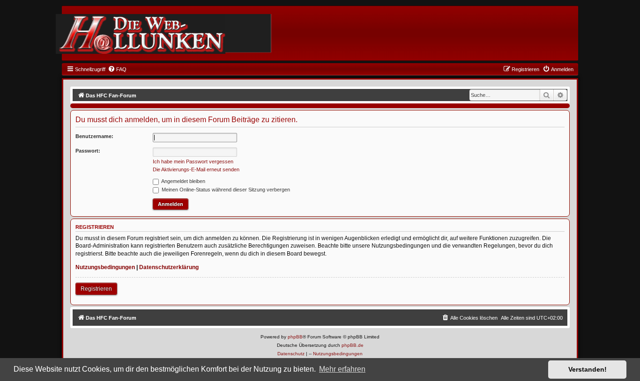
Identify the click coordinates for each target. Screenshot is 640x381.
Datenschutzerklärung (169, 267)
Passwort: (87, 151)
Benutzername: (94, 136)
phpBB (295, 336)
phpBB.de (353, 345)
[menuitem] (117, 69)
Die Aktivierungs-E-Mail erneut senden (196, 169)
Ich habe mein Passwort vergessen (193, 161)
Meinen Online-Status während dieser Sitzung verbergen (225, 189)
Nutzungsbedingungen (105, 267)
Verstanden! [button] (587, 369)
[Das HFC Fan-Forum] (140, 34)
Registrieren (96, 289)
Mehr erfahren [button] (342, 369)
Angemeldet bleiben (182, 181)
